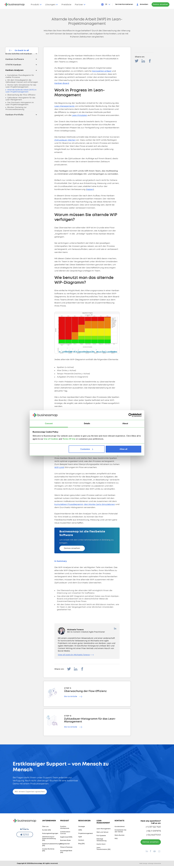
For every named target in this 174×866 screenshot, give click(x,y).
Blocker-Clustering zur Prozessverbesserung (15, 108)
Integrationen (65, 843)
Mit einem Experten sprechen (30, 791)
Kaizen (90, 189)
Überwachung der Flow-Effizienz (21, 95)
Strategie (81, 826)
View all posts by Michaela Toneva (74, 655)
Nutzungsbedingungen (50, 833)
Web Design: (150, 863)
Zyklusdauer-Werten (65, 140)
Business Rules (65, 840)
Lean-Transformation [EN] (103, 848)
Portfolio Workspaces (64, 827)
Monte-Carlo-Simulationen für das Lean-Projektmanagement (20, 86)
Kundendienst (120, 826)
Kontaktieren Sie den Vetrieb (120, 830)
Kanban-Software (14, 59)
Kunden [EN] (46, 830)
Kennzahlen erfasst (101, 71)
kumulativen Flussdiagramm (68, 504)
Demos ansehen (160, 4)
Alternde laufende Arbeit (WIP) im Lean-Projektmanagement (20, 91)
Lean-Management (103, 828)
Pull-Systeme (101, 835)
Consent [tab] (49, 423)
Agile (80, 836)
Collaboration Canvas (65, 832)
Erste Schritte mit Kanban (18, 53)
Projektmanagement (85, 833)
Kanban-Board (61, 83)
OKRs (80, 830)
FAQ (116, 838)
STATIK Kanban (13, 64)
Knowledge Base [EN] (66, 851)
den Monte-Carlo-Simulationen (99, 504)
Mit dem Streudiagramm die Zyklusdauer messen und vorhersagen (21, 81)
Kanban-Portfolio (14, 114)
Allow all (123, 449)
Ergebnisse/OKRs (66, 837)
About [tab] (125, 423)
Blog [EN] (81, 843)
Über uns (45, 826)
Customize (85, 449)
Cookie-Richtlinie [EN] (48, 849)
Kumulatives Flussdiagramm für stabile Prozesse (19, 76)
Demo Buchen (119, 835)
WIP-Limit (59, 467)
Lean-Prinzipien (79, 115)
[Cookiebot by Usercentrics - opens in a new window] (130, 415)
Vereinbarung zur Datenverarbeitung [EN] (49, 838)
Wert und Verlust (102, 832)
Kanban (81, 840)
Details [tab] (87, 423)
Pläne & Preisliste (66, 847)
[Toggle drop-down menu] (36, 54)
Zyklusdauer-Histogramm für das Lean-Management (20, 99)
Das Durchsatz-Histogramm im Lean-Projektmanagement (19, 103)
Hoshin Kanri (101, 844)
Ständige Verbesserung (101, 839)
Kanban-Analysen (14, 70)
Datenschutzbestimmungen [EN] (52, 844)
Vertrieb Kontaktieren (124, 4)
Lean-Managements (64, 106)
